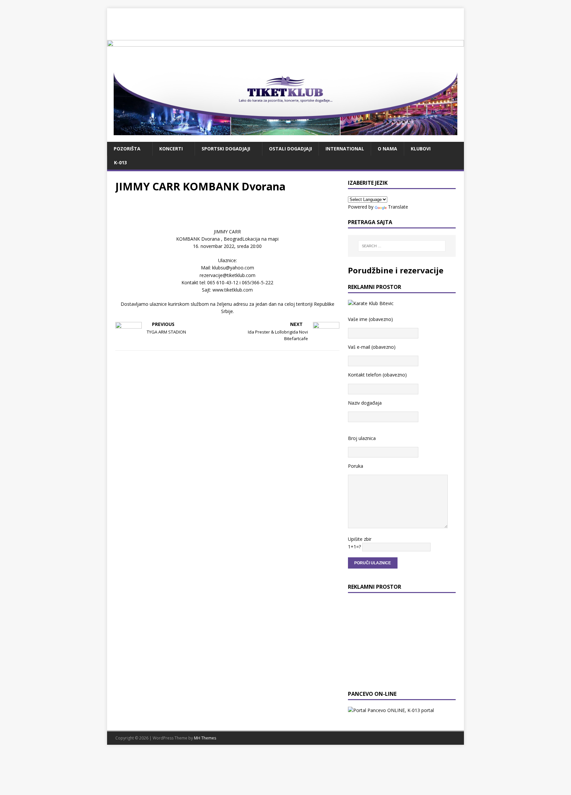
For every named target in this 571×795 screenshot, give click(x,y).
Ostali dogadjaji (290, 148)
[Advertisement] (285, 23)
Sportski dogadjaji (226, 148)
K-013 (120, 162)
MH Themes (205, 738)
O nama (387, 148)
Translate (398, 207)
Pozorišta (127, 148)
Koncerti (171, 148)
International (344, 148)
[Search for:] (401, 246)
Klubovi (421, 148)
